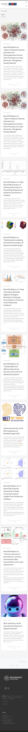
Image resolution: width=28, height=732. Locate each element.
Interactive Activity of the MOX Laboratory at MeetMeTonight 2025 (13, 431)
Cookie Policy (5, 704)
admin (14, 85)
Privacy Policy (5, 701)
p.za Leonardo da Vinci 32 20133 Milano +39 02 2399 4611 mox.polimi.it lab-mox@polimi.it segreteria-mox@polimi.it (8, 719)
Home (2, 11)
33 (16, 665)
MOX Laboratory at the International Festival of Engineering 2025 (12, 626)
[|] (9, 4)
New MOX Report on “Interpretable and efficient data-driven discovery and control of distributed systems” (12, 369)
